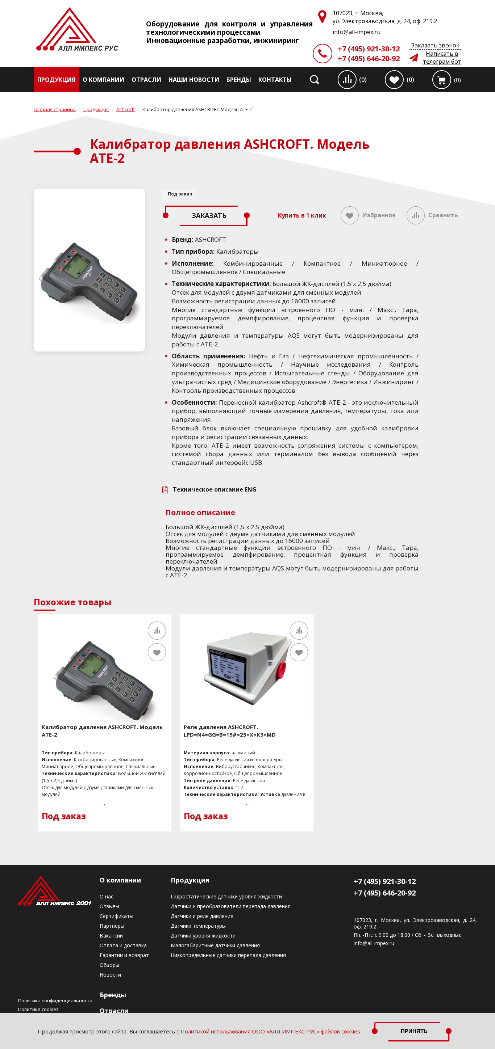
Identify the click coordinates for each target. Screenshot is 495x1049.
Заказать (209, 215)
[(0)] (441, 79)
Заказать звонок (435, 45)
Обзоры (109, 964)
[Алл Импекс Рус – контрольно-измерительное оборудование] (77, 29)
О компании (103, 80)
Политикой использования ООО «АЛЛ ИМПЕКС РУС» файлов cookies (270, 1031)
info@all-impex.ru (374, 943)
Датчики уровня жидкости (203, 935)
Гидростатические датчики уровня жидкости (226, 896)
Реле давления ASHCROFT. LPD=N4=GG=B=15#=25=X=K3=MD (230, 730)
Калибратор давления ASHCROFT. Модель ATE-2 (102, 730)
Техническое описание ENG (215, 489)
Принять (414, 1031)
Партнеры (112, 925)
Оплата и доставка (123, 945)
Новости (110, 974)
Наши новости (194, 80)
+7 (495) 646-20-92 (369, 58)
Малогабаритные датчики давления (215, 945)
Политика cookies (38, 1009)
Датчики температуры (198, 925)
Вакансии (111, 935)
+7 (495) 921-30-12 (369, 49)
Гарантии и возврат (124, 955)
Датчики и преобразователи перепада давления (231, 906)
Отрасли (146, 80)
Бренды (238, 80)
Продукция (56, 80)
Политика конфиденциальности (55, 1000)
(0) (363, 80)
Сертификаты (116, 916)
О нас (106, 896)
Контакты (275, 80)
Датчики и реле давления (202, 916)
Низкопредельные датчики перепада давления (228, 955)
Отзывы (109, 906)
